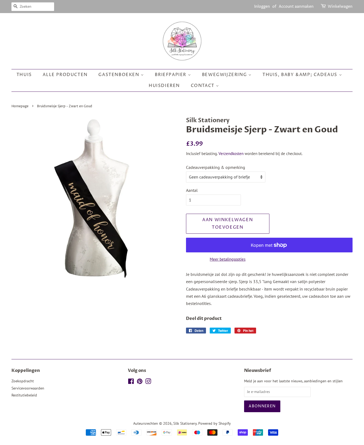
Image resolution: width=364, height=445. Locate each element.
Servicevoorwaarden (27, 388)
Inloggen (262, 6)
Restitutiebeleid (24, 395)
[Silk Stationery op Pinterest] (140, 382)
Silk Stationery (185, 423)
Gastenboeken (119, 75)
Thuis (24, 75)
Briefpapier (171, 75)
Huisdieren (164, 86)
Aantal (192, 190)
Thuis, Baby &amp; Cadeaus (300, 75)
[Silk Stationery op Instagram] (148, 382)
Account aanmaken (296, 6)
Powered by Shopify (214, 423)
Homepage (20, 106)
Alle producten (65, 75)
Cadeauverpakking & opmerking (215, 167)
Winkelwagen (340, 6)
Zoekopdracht (22, 381)
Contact (203, 86)
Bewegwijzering (225, 75)
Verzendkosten (231, 153)
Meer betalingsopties (227, 259)
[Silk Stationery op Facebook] (131, 382)
